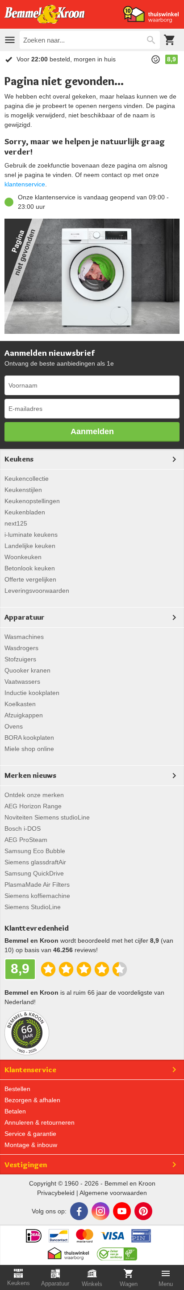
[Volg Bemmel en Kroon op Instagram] (100, 1211)
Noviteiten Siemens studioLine (47, 817)
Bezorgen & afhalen (32, 1100)
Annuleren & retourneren (39, 1122)
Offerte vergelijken (30, 579)
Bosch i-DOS (22, 828)
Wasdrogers (21, 647)
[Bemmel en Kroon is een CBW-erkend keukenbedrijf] (117, 1251)
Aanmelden (92, 431)
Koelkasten (20, 704)
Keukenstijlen (23, 489)
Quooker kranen (27, 670)
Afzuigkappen (23, 715)
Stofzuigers (20, 659)
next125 (15, 523)
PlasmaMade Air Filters (37, 884)
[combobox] (90, 40)
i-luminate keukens (31, 534)
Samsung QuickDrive (34, 873)
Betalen (15, 1111)
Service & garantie (30, 1133)
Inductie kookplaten (31, 692)
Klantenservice (30, 1069)
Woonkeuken (23, 557)
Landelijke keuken (29, 545)
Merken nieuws (30, 775)
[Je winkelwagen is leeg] (170, 40)
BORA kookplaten (29, 737)
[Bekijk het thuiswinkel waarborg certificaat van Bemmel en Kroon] (151, 14)
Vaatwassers (22, 681)
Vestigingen (25, 1164)
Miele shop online (29, 748)
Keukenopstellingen (32, 501)
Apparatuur (24, 617)
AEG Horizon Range (33, 806)
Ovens (13, 726)
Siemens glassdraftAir (35, 862)
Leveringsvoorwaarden (36, 590)
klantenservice (24, 184)
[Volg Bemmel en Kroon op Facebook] (79, 1211)
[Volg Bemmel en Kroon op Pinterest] (143, 1211)
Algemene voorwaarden (113, 1192)
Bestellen (17, 1088)
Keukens (18, 458)
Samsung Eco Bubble (34, 850)
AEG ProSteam (25, 839)
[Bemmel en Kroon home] (44, 14)
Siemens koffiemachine (37, 895)
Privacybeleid (56, 1192)
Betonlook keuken (29, 568)
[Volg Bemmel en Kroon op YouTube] (122, 1211)
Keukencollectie (26, 478)
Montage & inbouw (30, 1144)
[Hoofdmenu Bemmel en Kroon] (10, 40)
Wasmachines (24, 636)
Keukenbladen (24, 512)
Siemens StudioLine (32, 906)
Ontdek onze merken (34, 794)
